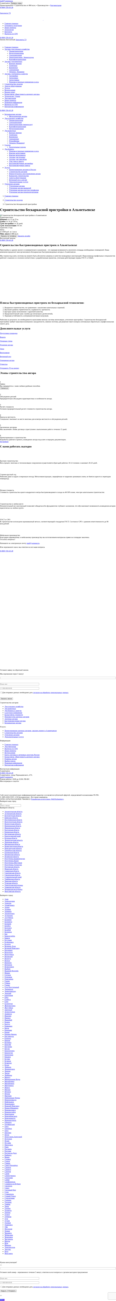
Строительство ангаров (18, 172)
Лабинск (8, 1067)
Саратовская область (13, 873)
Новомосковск (10, 1110)
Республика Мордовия (13, 863)
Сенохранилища (15, 55)
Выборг (8, 969)
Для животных (10, 131)
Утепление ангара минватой (20, 188)
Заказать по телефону (8, 236)
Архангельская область (13, 812)
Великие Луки (10, 946)
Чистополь (9, 1239)
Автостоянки (14, 80)
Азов (6, 899)
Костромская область (13, 834)
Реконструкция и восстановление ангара (25, 174)
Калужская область (12, 830)
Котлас (7, 1049)
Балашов (8, 924)
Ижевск (8, 1018)
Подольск (8, 1139)
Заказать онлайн (24, 236)
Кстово (7, 1059)
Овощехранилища (16, 51)
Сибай (7, 1180)
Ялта (6, 1251)
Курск (7, 1065)
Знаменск (8, 1014)
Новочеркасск (10, 1118)
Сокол (7, 1188)
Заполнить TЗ (21, 40)
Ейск (6, 997)
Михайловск (9, 1083)
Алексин (8, 903)
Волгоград (9, 952)
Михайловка (9, 1081)
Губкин (7, 983)
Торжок (7, 1213)
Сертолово (9, 1178)
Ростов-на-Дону (11, 1153)
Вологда (8, 959)
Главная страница (11, 23)
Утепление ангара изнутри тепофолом (24, 190)
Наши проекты (10, 28)
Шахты (7, 1241)
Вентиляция (4, 353)
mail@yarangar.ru (6, 1)
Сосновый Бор (10, 1190)
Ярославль (9, 1253)
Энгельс (8, 1249)
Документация (55, 5)
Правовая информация (13, 102)
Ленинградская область (14, 840)
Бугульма (8, 940)
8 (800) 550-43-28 (6, 7)
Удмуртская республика (14, 885)
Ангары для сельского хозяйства (17, 49)
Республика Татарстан (13, 865)
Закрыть (4, 1291)
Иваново (8, 1016)
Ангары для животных (13, 61)
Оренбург (8, 1129)
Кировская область (12, 832)
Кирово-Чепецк (11, 1034)
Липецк (8, 1071)
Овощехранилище (16, 120)
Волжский (9, 956)
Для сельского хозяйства (14, 118)
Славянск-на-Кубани (13, 1184)
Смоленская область (12, 875)
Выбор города (10, 761)
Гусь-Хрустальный (12, 987)
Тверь (7, 1206)
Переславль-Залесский (13, 1137)
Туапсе (7, 1215)
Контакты (8, 32)
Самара (7, 1163)
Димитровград (10, 991)
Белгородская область (13, 816)
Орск (6, 1131)
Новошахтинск (10, 1120)
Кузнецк (8, 1061)
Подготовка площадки (8, 333)
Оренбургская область (13, 850)
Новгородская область (13, 848)
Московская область (12, 844)
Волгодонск (9, 954)
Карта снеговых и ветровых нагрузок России (22, 755)
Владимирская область (13, 820)
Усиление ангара (6, 345)
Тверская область (11, 881)
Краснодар (9, 1053)
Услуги (7, 88)
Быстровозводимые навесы (19, 165)
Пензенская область (12, 855)
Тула (6, 1219)
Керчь (7, 1028)
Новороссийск (10, 1112)
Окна (2, 349)
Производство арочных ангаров (17, 717)
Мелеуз (7, 1077)
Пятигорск (9, 1145)
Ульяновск (9, 1225)
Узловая (8, 1223)
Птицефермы (14, 141)
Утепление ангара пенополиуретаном (23, 192)
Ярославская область (13, 891)
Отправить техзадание (13, 26)
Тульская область (11, 883)
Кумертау (8, 1063)
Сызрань (8, 1200)
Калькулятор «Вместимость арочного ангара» (22, 94)
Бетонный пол (5, 357)
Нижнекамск (9, 1104)
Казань (7, 1022)
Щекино (8, 1245)
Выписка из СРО (11, 34)
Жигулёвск (9, 1008)
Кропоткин (9, 1055)
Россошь (8, 1151)
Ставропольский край (13, 877)
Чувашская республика (13, 889)
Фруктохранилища (16, 53)
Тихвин (8, 1208)
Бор (6, 934)
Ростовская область (12, 867)
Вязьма (7, 973)
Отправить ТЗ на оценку (9, 368)
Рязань (7, 1157)
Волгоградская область (13, 822)
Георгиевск (9, 979)
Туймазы (8, 1217)
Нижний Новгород (12, 1106)
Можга (7, 1088)
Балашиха (8, 922)
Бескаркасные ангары (13, 114)
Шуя (6, 1243)
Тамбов (7, 1204)
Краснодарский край (13, 836)
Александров (10, 901)
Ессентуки (9, 1004)
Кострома (8, 1047)
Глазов (7, 981)
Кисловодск (9, 1036)
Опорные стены (6, 341)
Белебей (8, 930)
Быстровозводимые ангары (15, 721)
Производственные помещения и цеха (24, 82)
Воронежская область (13, 826)
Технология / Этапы (12, 96)
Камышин (8, 1026)
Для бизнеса (9, 149)
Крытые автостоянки (17, 153)
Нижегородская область (14, 846)
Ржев (6, 1147)
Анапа (7, 907)
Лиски (7, 1073)
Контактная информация (14, 107)
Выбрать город (16, 3)
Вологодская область (13, 824)
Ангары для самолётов (18, 159)
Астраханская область (13, 814)
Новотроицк (9, 1114)
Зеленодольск (10, 1012)
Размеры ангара (11, 759)
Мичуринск (9, 1086)
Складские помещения (13, 713)
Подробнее (4, 442)
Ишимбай (8, 1020)
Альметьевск (5, 3)
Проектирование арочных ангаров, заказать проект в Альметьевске (31, 731)
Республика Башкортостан (15, 859)
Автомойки (13, 76)
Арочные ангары (11, 719)
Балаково (8, 920)
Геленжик (8, 977)
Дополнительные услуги (18, 182)
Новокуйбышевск (11, 1108)
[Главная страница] (20, 793)
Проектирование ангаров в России (22, 170)
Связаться (4, 388)
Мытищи (8, 1096)
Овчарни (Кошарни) (17, 143)
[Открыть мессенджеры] (1, 1295)
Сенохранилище (15, 122)
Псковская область (12, 857)
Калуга (7, 1024)
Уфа (6, 1227)
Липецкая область (11, 842)
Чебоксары (9, 1235)
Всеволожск (9, 967)
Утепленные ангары (17, 186)
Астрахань (9, 916)
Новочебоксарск (11, 1116)
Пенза (7, 1135)
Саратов (8, 1172)
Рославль (8, 1149)
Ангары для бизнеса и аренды (16, 74)
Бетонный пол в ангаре (18, 180)
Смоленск (8, 1186)
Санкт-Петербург (11, 1165)
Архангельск (9, 913)
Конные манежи (15, 64)
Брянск (7, 938)
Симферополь (10, 1182)
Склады (8, 145)
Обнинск (8, 1122)
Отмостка (3, 364)
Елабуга (8, 999)
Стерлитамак (10, 1198)
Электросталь (10, 1247)
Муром (7, 1094)
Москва (7, 1090)
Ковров (7, 1040)
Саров (7, 1174)
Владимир (8, 950)
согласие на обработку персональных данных (50, 693)
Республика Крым (12, 861)
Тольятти (8, 1210)
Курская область (11, 838)
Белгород (8, 928)
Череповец (9, 1237)
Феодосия (8, 1229)
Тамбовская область (12, 879)
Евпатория (9, 995)
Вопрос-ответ (10, 92)
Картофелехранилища (17, 59)
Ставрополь (9, 1194)
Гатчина (8, 975)
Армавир (8, 911)
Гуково (7, 985)
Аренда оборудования (13, 86)
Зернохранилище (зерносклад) (21, 125)
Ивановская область (12, 828)
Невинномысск (10, 1100)
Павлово (8, 1133)
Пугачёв (8, 1143)
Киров (7, 1032)
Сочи (7, 1192)
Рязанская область (11, 869)
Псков (7, 1141)
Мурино (8, 1092)
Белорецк (8, 932)
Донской (8, 993)
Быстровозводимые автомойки (21, 163)
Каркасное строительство (19, 176)
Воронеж (8, 963)
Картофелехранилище (17, 127)
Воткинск (8, 965)
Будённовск (9, 942)
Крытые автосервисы (17, 155)
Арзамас (8, 909)
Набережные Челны (12, 1098)
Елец (6, 1002)
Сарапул (8, 1169)
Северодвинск (10, 1176)
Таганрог (8, 1202)
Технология (9, 30)
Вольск (7, 961)
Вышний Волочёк (11, 971)
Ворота (3, 337)
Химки (7, 1231)
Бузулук (8, 944)
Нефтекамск (9, 1102)
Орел (6, 1126)
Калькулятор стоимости (14, 715)
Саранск (8, 1167)
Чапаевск (8, 1233)
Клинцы (8, 1038)
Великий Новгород (12, 948)
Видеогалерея (10, 90)
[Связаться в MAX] (1, 11)
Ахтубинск (9, 918)
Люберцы (8, 1075)
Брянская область (11, 818)
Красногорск (9, 1051)
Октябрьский (10, 1124)
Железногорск (10, 1006)
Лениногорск (10, 1069)
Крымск (8, 1057)
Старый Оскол (10, 1196)
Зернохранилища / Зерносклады (21, 57)
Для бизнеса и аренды (13, 711)
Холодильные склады (17, 147)
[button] (3, 20)
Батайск (8, 926)
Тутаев (7, 1221)
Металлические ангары (18, 116)
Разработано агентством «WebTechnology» (47, 799)
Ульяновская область (13, 887)
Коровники (13, 68)
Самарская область (12, 871)
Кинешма (8, 1030)
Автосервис (13, 78)
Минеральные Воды (12, 1079)
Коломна (8, 1043)
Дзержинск (9, 989)
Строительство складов (14, 84)
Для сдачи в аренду (16, 161)
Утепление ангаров (12, 184)
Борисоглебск (10, 936)
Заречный (8, 1010)
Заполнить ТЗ (5, 13)
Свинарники (14, 70)
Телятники (13, 66)
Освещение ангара (7, 360)
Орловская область (12, 852)
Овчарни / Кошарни (16, 72)
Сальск (7, 1161)
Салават (8, 1159)
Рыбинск (8, 1155)
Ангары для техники (17, 157)
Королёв (8, 1045)
